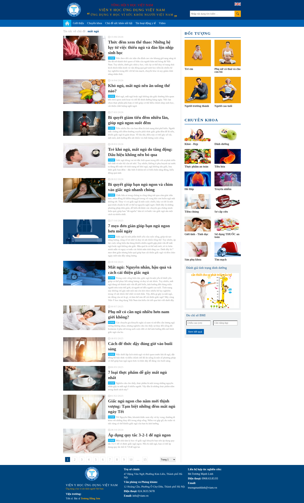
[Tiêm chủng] (198, 201)
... (138, 459)
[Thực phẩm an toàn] (198, 156)
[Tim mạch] (227, 249)
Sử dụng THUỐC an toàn (226, 235)
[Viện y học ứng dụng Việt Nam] (92, 474)
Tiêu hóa (219, 166)
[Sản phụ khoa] (198, 249)
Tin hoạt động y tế (145, 23)
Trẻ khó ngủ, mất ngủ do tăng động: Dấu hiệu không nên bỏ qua (140, 152)
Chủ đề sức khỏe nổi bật (118, 23)
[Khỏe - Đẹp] (198, 133)
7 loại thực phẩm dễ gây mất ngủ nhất (137, 375)
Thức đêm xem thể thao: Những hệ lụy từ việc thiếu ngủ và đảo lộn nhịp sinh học (140, 47)
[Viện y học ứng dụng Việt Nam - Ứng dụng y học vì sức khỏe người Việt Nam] (74, 10)
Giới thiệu (78, 23)
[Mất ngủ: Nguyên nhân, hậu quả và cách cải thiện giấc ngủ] (84, 273)
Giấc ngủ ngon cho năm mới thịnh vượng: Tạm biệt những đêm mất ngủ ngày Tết (141, 406)
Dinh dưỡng (221, 143)
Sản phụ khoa (193, 259)
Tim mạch (220, 259)
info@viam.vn (140, 495)
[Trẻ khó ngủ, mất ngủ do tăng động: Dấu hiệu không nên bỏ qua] (84, 155)
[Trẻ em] (198, 53)
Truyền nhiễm (222, 189)
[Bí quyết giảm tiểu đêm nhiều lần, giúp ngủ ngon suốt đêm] (84, 123)
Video (162, 23)
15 (145, 459)
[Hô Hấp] (198, 179)
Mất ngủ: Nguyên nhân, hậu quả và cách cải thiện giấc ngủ (139, 270)
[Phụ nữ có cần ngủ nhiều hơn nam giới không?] (84, 317)
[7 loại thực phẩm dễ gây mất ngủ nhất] (84, 378)
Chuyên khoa (94, 23)
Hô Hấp (189, 189)
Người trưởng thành (197, 105)
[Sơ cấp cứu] (227, 201)
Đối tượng (198, 33)
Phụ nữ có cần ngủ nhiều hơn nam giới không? (138, 314)
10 (130, 459)
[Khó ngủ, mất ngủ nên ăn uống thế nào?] (84, 91)
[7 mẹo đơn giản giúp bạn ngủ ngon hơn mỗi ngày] (84, 231)
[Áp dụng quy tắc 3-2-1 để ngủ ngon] (84, 441)
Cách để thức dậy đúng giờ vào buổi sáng (140, 346)
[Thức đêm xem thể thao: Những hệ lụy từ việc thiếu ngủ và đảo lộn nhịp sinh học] (84, 48)
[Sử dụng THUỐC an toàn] (227, 224)
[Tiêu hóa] (227, 156)
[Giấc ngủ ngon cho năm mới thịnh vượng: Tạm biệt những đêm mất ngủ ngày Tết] (84, 407)
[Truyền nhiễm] (227, 179)
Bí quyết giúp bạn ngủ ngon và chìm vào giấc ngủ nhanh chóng (140, 187)
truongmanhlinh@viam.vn (202, 487)
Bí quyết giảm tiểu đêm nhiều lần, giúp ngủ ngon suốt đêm (138, 120)
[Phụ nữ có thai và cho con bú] (227, 53)
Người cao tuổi (223, 105)
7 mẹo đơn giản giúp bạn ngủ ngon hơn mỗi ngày (139, 228)
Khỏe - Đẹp (191, 143)
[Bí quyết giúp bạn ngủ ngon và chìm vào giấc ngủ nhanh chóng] (84, 190)
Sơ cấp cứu (221, 211)
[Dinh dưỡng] (227, 133)
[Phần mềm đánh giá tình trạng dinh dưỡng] (212, 290)
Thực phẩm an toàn (196, 166)
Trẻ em (189, 68)
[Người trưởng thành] (198, 90)
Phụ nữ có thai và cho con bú (227, 70)
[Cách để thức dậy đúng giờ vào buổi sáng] (84, 349)
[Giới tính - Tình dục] (198, 224)
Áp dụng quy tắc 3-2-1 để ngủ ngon (139, 435)
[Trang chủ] (67, 23)
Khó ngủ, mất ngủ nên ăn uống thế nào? (139, 88)
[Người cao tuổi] (227, 90)
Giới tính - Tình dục (196, 234)
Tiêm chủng (192, 211)
